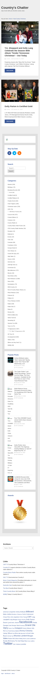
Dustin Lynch (7, 622)
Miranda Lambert (20, 636)
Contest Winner (12, 217)
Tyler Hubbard (17, 644)
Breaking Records (12, 190)
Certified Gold (11, 195)
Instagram (19, 628)
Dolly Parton (30, 619)
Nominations (11, 284)
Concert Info (11, 214)
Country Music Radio (9, 572)
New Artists (11, 275)
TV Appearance (12, 328)
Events (9, 236)
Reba (9, 309)
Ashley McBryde (21, 612)
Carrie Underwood (27, 614)
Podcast (10, 295)
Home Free (11, 628)
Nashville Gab (7, 585)
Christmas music (12, 206)
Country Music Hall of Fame (15, 225)
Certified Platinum (12, 198)
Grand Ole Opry (12, 253)
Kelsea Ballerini (15, 631)
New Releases (12, 278)
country (8, 58)
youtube (23, 644)
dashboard (7, 673)
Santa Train (11, 317)
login (2, 673)
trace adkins (31, 641)
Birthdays (10, 187)
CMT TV (5, 564)
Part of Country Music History (16, 289)
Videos (9, 339)
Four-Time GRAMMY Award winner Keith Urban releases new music (23, 420)
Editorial (10, 234)
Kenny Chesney (26, 631)
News (9, 281)
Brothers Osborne (17, 614)
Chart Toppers (11, 203)
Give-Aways (11, 250)
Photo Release (12, 292)
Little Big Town (11, 264)
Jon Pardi (8, 631)
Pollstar (10, 298)
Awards (10, 184)
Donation (10, 231)
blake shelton (7, 614)
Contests (10, 220)
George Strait (11, 248)
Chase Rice (6, 617)
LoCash (28, 633)
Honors (10, 259)
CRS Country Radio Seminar (15, 228)
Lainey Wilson (7, 633)
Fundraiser (11, 245)
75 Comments (19, 367)
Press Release (12, 301)
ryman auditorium (31, 638)
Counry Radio (11, 223)
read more (10, 70)
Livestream (11, 267)
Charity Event (11, 201)
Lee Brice (15, 633)
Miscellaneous (11, 270)
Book (10, 192)
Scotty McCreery (9, 641)
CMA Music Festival (14, 211)
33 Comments (19, 486)
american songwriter (9, 612)
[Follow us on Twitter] (14, 153)
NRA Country (11, 287)
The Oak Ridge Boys (21, 641)
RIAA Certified (11, 315)
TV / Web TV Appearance (15, 331)
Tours (9, 326)
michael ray (10, 636)
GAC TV (5, 577)
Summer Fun (11, 323)
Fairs (9, 239)
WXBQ (9, 345)
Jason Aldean (27, 628)
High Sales (10, 256)
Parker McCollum (13, 638)
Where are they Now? (13, 342)
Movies (10, 273)
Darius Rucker (22, 619)
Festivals (10, 242)
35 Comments (19, 384)
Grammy (22, 625)
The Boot (6, 588)
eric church (15, 622)
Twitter (8, 643)
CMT (9, 209)
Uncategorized (12, 337)
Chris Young (23, 617)
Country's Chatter (14, 7)
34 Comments (19, 454)
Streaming (10, 320)
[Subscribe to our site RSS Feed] (19, 153)
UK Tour (10, 334)
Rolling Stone (22, 638)
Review (10, 312)
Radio (9, 303)
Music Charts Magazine (10, 580)
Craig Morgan (13, 619)
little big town (22, 633)
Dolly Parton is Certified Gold (18, 106)
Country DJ (6, 567)
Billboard (30, 612)
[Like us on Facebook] (9, 153)
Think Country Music (9, 591)
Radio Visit (10, 306)
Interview (10, 262)
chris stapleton (15, 617)
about (13, 673)
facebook (25, 622)
